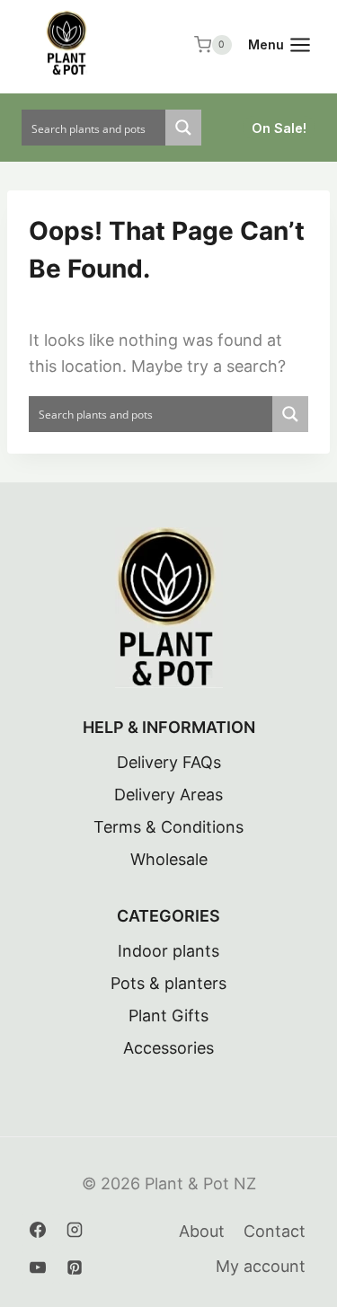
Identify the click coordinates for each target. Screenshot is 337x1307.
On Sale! (279, 128)
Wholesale (169, 859)
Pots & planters (168, 983)
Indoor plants (168, 950)
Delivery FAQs (169, 762)
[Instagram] (74, 1230)
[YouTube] (38, 1267)
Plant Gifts (168, 1015)
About (202, 1231)
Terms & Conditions (168, 826)
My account (261, 1266)
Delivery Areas (168, 794)
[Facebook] (38, 1230)
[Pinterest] (74, 1267)
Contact (275, 1231)
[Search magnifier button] (183, 128)
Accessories (168, 1047)
